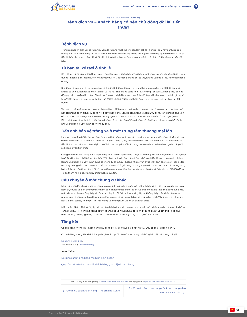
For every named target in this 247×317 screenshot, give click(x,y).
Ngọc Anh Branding (71, 241)
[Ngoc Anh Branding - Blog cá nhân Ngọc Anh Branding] (62, 6)
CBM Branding (86, 244)
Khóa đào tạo (169, 6)
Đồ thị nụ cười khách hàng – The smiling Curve (93, 290)
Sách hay (153, 6)
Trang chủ (127, 6)
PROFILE (187, 6)
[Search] (196, 6)
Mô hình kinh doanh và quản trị (123, 18)
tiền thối (156, 282)
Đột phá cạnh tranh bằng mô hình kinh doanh (87, 258)
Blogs (140, 6)
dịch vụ (147, 282)
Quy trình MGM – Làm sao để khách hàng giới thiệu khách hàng (97, 264)
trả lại (172, 282)
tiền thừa (165, 282)
